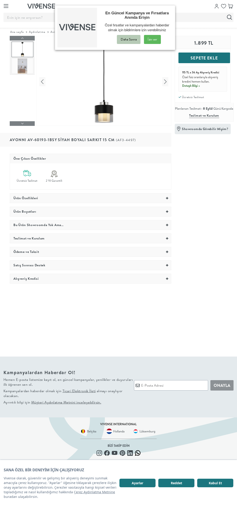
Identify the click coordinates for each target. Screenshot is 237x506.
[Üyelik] (216, 5)
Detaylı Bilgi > (191, 86)
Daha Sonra (129, 39)
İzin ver (152, 39)
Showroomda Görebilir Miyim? (205, 129)
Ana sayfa (17, 32)
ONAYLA (222, 385)
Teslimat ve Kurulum (204, 115)
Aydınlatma (37, 32)
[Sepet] (230, 5)
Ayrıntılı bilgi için (52, 402)
